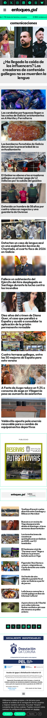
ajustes (36, 709)
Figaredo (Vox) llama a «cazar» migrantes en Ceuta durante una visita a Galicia (33, 566)
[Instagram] (17, 2)
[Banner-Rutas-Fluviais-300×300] (23, 480)
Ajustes (31, 714)
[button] (23, 694)
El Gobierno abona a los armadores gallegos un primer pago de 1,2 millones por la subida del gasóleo (22, 177)
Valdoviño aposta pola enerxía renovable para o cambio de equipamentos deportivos (21, 424)
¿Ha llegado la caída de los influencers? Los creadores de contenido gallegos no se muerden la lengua (23, 69)
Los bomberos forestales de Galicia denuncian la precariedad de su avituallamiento (22, 146)
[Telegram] (29, 2)
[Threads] (36, 2)
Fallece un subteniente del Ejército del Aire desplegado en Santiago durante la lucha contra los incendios (22, 283)
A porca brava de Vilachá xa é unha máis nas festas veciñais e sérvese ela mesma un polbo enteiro (33, 607)
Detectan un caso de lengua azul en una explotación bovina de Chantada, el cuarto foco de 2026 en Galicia (23, 247)
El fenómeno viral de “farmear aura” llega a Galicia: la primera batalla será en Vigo (32, 552)
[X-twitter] (11, 2)
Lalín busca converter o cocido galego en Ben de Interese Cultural (33, 593)
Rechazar (19, 714)
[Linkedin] (23, 2)
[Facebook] (5, 2)
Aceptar (7, 714)
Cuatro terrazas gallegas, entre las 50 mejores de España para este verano (22, 357)
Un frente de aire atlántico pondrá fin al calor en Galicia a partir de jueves (32, 580)
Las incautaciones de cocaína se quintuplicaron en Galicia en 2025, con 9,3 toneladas (33, 539)
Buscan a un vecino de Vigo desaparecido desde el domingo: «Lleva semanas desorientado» (33, 525)
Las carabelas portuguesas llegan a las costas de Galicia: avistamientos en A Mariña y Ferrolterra (22, 115)
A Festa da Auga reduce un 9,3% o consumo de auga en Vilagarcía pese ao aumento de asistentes (23, 391)
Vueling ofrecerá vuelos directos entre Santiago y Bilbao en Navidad (33, 511)
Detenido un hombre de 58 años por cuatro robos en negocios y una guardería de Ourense (22, 209)
